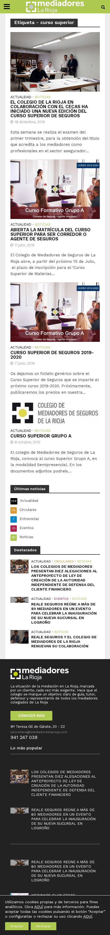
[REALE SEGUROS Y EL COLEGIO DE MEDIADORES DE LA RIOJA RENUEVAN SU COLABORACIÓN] (19, 637)
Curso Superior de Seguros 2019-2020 (52, 354)
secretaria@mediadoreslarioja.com (38, 732)
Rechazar (43, 926)
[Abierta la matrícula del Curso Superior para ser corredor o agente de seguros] (55, 188)
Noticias (42, 97)
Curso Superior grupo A (40, 436)
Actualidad (20, 97)
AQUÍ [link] (87, 916)
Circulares (64, 561)
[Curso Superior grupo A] (55, 412)
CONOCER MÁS (31, 716)
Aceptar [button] (16, 926)
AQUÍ (38, 907)
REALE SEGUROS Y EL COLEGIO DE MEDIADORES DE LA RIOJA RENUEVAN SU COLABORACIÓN (64, 641)
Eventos (61, 599)
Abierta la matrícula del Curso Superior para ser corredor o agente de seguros (50, 234)
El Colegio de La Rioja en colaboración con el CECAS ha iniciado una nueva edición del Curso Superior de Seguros (49, 109)
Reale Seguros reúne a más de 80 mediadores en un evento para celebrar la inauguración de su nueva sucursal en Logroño (64, 613)
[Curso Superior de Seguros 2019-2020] (55, 312)
